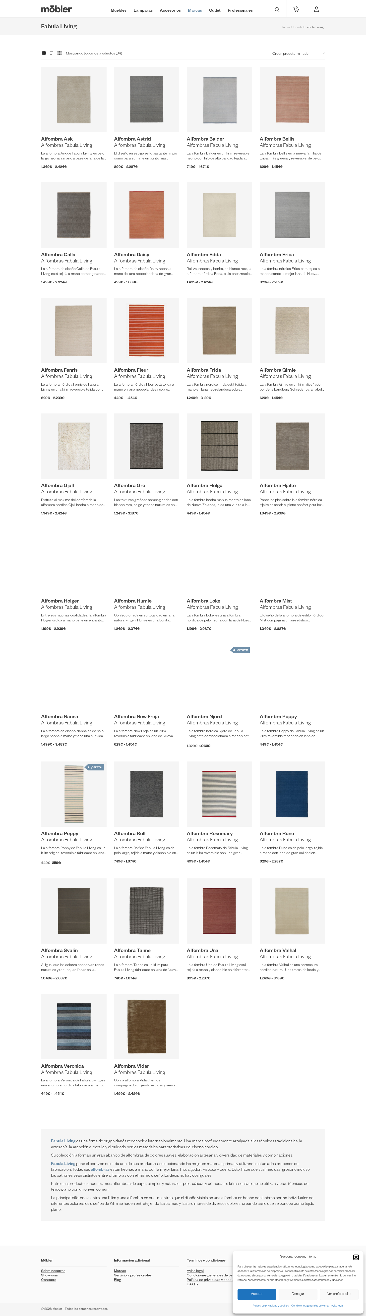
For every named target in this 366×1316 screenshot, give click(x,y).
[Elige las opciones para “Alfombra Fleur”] (125, 351)
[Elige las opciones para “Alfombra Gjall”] (52, 467)
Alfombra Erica (277, 255)
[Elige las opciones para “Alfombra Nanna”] (52, 698)
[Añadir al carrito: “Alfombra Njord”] (198, 698)
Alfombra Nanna (59, 717)
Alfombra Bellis (277, 140)
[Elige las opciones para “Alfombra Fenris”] (52, 351)
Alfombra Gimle (278, 371)
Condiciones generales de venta (310, 1306)
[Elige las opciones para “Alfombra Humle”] (125, 582)
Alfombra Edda (204, 255)
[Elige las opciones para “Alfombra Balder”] (198, 120)
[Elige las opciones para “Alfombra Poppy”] (271, 698)
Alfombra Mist (276, 602)
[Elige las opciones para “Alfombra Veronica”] (52, 1048)
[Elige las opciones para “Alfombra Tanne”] (125, 932)
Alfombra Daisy (131, 255)
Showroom (49, 1276)
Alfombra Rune (277, 834)
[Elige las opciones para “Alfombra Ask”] (52, 120)
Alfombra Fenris (59, 371)
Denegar (298, 1294)
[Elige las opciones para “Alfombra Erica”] (271, 236)
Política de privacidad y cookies (271, 1306)
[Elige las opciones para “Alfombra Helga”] (198, 467)
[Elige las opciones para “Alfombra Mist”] (271, 582)
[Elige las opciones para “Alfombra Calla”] (52, 236)
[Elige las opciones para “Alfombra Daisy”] (125, 236)
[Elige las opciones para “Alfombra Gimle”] (271, 351)
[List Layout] (52, 53)
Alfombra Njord (204, 717)
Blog (117, 1280)
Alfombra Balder (205, 140)
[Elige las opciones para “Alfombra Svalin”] (52, 932)
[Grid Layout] (59, 53)
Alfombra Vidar (131, 1067)
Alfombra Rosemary (210, 834)
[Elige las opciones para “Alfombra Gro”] (125, 467)
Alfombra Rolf (130, 834)
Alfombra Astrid (132, 140)
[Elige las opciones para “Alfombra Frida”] (198, 351)
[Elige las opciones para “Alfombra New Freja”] (125, 698)
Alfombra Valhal (278, 951)
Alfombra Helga (205, 486)
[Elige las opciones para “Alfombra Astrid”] (125, 120)
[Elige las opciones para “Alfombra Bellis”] (271, 120)
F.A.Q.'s (192, 1285)
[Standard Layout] (44, 53)
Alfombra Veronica (62, 1067)
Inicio (286, 27)
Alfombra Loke (203, 602)
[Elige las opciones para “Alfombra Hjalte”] (271, 467)
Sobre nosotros (53, 1271)
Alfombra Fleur (131, 371)
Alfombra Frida (204, 371)
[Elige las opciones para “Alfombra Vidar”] (125, 1048)
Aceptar (257, 1294)
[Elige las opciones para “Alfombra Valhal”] (271, 932)
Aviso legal (337, 1306)
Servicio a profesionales (133, 1276)
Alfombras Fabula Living (66, 146)
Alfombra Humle (133, 602)
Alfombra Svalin (59, 951)
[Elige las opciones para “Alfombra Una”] (198, 932)
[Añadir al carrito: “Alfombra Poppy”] (52, 815)
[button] (356, 1257)
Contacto (48, 1280)
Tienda (298, 27)
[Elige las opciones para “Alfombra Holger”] (52, 582)
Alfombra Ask (57, 140)
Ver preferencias (339, 1294)
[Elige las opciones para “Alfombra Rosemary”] (198, 815)
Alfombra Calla (58, 255)
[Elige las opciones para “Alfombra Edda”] (198, 236)
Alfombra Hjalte (278, 486)
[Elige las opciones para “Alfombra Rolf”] (125, 815)
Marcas (120, 1271)
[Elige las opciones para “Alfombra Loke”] (198, 582)
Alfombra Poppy (278, 717)
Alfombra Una (202, 951)
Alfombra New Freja (136, 717)
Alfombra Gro (129, 486)
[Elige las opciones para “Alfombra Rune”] (271, 815)
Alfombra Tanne (132, 951)
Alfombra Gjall (57, 486)
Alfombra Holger (60, 602)
